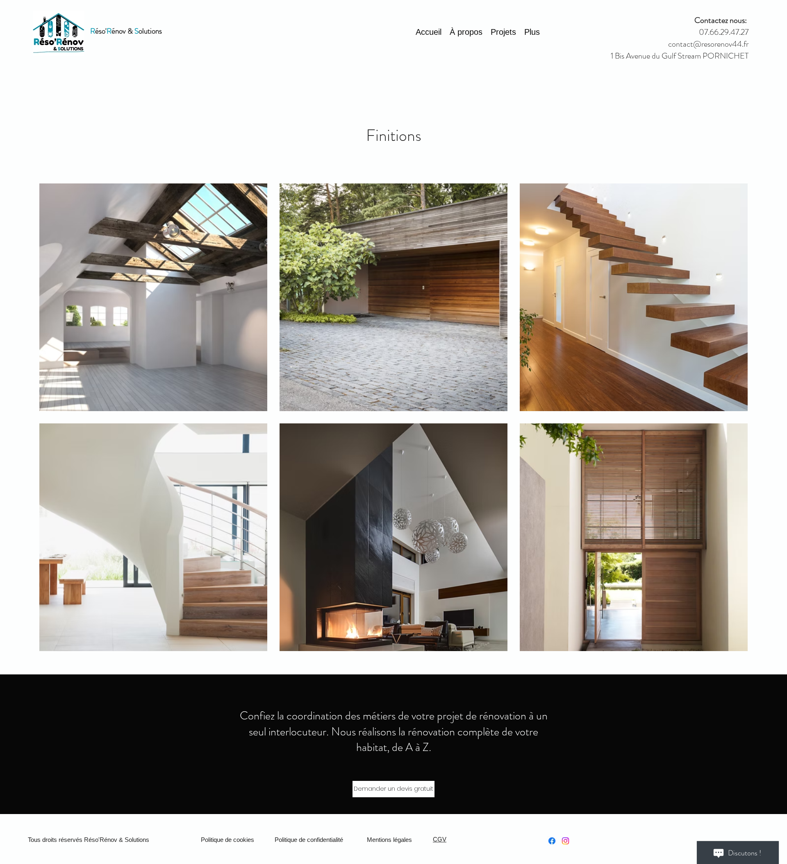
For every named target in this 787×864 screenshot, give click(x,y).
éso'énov (108, 30)
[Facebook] (552, 841)
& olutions (144, 30)
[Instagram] (565, 841)
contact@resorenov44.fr (708, 44)
